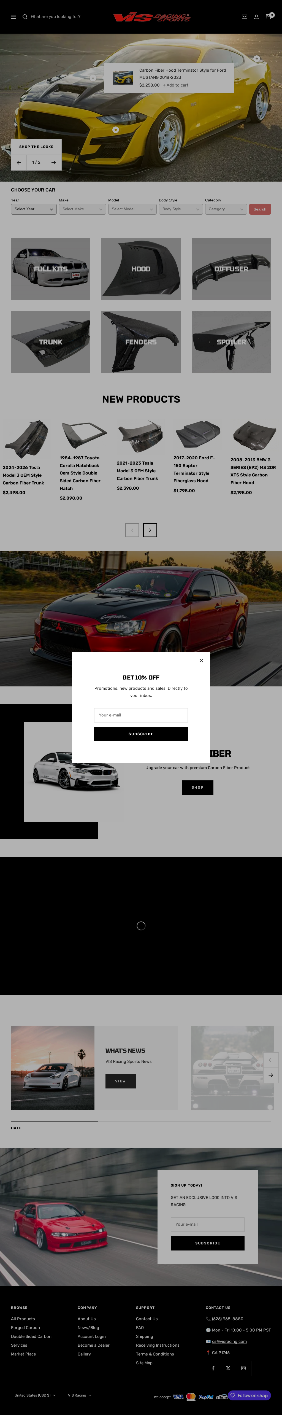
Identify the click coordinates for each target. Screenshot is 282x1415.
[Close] (201, 660)
